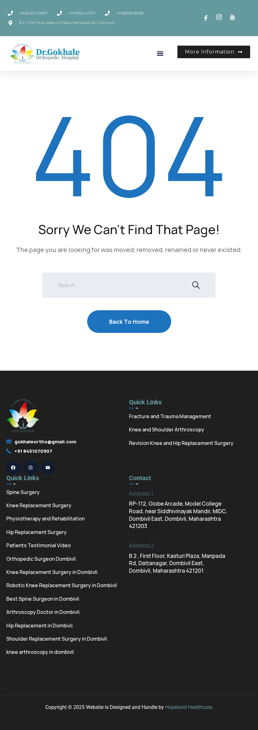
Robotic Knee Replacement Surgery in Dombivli (61, 585)
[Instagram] (31, 468)
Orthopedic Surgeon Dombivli (41, 558)
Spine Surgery (23, 492)
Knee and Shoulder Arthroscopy (166, 429)
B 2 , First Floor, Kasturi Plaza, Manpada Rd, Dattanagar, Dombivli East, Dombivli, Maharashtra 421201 (177, 563)
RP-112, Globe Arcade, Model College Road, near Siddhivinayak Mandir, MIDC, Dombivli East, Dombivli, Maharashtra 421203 (178, 515)
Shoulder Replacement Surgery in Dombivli (56, 638)
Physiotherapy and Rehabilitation (45, 518)
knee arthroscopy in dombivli (40, 652)
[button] (160, 53)
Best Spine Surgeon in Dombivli (42, 598)
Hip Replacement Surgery (36, 532)
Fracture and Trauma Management (170, 416)
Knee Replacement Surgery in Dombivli (52, 572)
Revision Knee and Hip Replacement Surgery (181, 443)
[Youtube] (48, 468)
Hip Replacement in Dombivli (39, 625)
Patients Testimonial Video (38, 545)
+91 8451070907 (33, 451)
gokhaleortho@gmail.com (45, 441)
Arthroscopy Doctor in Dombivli (43, 612)
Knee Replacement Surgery (38, 505)
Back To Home (129, 321)
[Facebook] (13, 468)
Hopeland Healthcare (188, 707)
